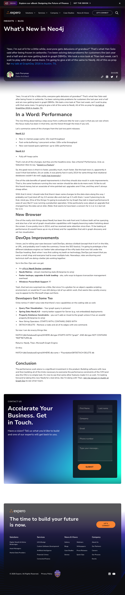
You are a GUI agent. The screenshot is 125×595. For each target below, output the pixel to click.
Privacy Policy (46, 574)
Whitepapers (81, 546)
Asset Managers (15, 549)
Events (94, 559)
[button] (30, 13)
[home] (13, 13)
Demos (66, 555)
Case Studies (68, 550)
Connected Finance (43, 559)
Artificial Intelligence (44, 550)
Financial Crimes (42, 555)
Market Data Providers (17, 553)
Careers (94, 550)
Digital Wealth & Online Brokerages (18, 543)
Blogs (66, 546)
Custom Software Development (48, 546)
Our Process (96, 555)
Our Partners (96, 546)
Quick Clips (80, 555)
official (36, 268)
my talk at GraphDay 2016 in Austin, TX (33, 63)
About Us (95, 542)
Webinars (80, 542)
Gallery (67, 542)
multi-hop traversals (50, 175)
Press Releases (82, 550)
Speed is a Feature (45, 165)
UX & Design (41, 542)
